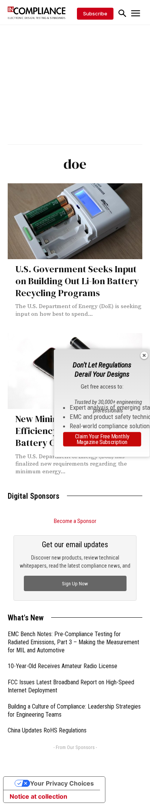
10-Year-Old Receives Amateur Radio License (62, 666)
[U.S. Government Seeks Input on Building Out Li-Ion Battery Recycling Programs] (75, 221)
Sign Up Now (75, 583)
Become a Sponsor (75, 521)
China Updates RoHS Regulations (47, 730)
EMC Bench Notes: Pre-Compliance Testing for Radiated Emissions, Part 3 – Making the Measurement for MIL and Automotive (73, 642)
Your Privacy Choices (62, 783)
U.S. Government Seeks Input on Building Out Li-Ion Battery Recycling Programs (77, 281)
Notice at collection (38, 796)
